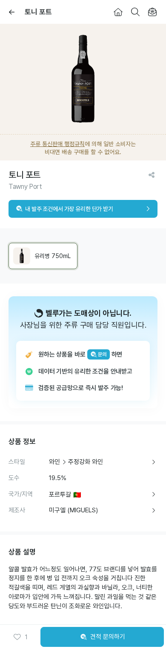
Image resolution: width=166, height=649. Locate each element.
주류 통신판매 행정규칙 (57, 143)
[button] (20, 637)
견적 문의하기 (107, 637)
